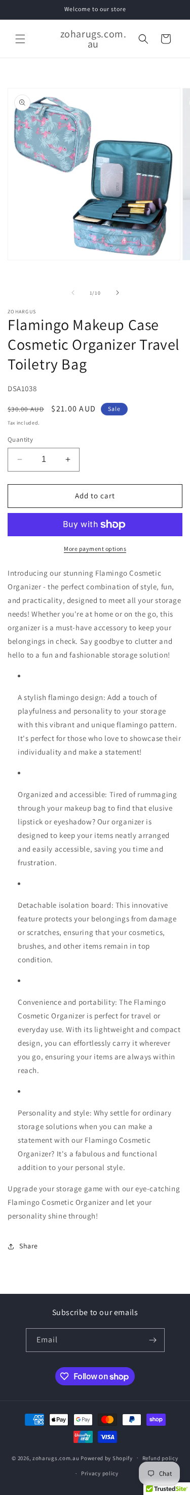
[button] (20, 39)
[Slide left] (73, 293)
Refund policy (160, 1458)
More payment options (95, 548)
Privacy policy (100, 1473)
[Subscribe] (153, 1340)
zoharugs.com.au (56, 1457)
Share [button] (28, 1245)
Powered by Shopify (107, 1457)
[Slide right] (117, 293)
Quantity (20, 439)
